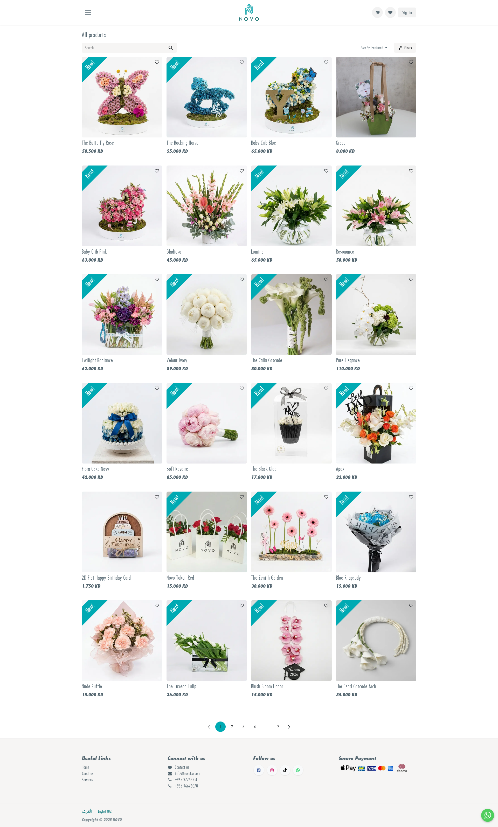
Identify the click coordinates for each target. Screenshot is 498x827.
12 (277, 726)
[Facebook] (259, 770)
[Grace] (376, 97)
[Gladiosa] (207, 206)
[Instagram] (272, 770)
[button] (374, 48)
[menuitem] (87, 811)
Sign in (407, 12)
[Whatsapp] (298, 770)
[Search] (170, 48)
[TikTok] (285, 770)
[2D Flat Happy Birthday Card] (122, 532)
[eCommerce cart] (377, 12)
